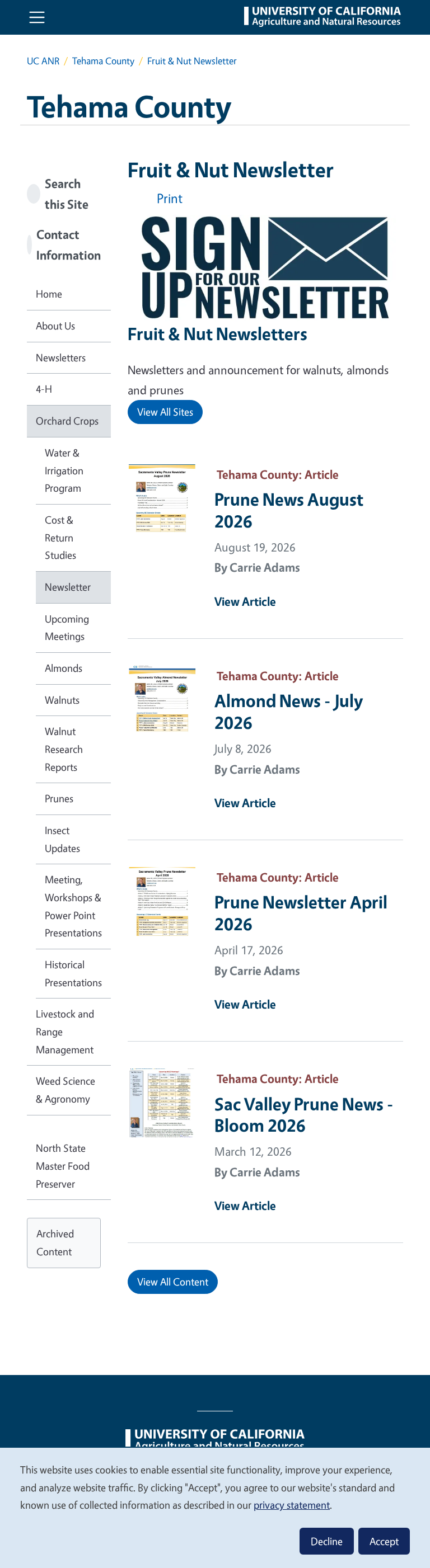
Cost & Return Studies (60, 537)
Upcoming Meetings (67, 627)
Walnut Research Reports (64, 748)
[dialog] (215, 1507)
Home (49, 293)
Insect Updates (62, 839)
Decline (327, 1541)
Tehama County (103, 61)
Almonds (63, 668)
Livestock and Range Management (65, 1031)
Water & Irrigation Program (64, 470)
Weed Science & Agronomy (65, 1089)
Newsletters (61, 357)
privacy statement (292, 1505)
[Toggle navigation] (37, 17)
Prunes (59, 798)
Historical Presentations (73, 973)
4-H (44, 388)
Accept (384, 1541)
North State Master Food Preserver (63, 1165)
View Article (245, 601)
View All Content (172, 1281)
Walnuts (62, 700)
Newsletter (68, 587)
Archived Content (55, 1242)
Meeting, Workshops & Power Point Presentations (73, 906)
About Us (55, 325)
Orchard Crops (67, 420)
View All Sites (165, 411)
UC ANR (43, 61)
